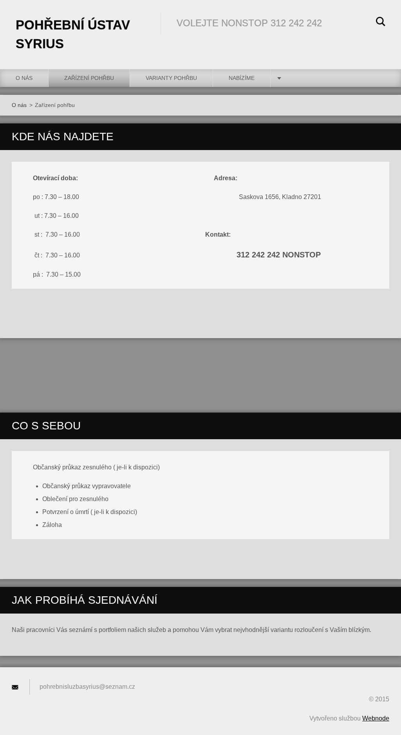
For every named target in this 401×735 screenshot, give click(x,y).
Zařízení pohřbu (89, 78)
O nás (24, 78)
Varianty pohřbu (171, 78)
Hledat (380, 23)
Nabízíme (242, 78)
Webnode (375, 718)
